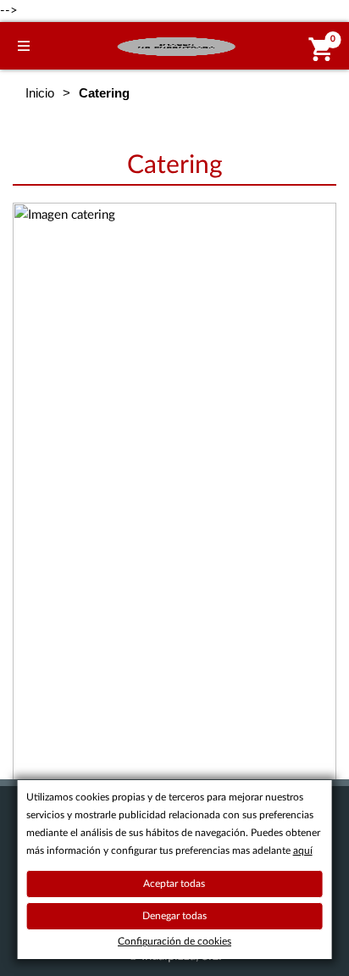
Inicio (39, 93)
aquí (303, 850)
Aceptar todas (174, 883)
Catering (175, 165)
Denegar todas (174, 916)
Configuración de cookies (174, 941)
